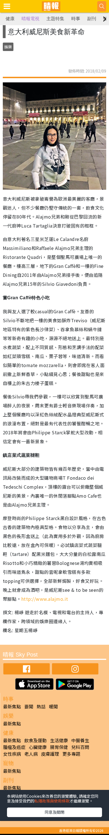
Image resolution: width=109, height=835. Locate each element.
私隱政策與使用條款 (52, 801)
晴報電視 (30, 18)
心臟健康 (38, 747)
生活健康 (59, 740)
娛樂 (8, 47)
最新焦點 (12, 706)
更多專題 (71, 753)
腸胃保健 (59, 747)
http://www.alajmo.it (44, 598)
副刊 (91, 18)
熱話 (41, 706)
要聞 (28, 706)
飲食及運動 (35, 740)
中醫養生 (80, 740)
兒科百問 (80, 747)
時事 (75, 18)
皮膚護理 (50, 753)
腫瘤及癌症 (14, 747)
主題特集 (55, 18)
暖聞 (53, 706)
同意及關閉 (54, 812)
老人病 (31, 753)
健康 (10, 18)
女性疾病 (12, 753)
